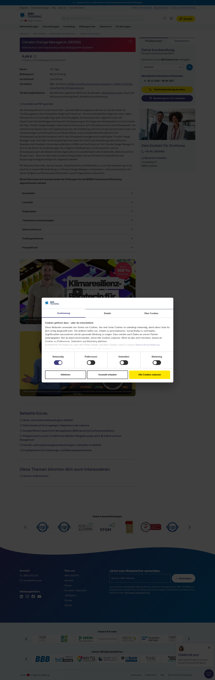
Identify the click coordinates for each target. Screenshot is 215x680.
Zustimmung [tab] (63, 313)
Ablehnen (65, 374)
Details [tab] (107, 313)
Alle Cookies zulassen (149, 374)
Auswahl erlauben (107, 374)
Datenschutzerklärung (148, 345)
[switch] (91, 362)
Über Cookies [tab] (151, 313)
